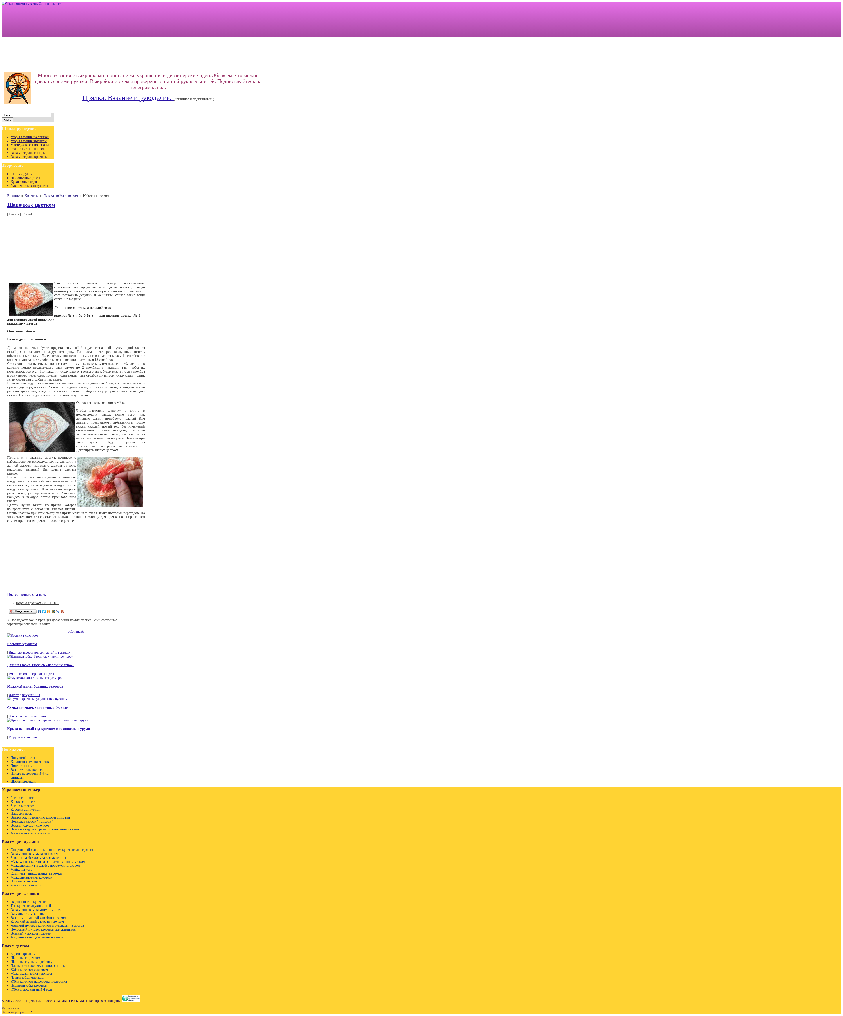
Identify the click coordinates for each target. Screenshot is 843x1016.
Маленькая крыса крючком (31, 833)
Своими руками (22, 174)
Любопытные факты (26, 178)
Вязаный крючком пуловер (31, 933)
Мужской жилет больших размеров (35, 686)
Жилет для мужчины (24, 695)
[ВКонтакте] (39, 611)
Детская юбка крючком (60, 195)
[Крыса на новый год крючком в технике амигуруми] (48, 720)
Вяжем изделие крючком (29, 157)
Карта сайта (11, 1008)
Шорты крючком (23, 781)
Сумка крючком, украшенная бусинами (38, 707)
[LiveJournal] (58, 611)
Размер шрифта (17, 1012)
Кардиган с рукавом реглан (31, 761)
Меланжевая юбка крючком (31, 973)
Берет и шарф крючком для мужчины (38, 857)
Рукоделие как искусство (29, 186)
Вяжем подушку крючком (30, 825)
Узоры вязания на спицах (30, 137)
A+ (32, 1012)
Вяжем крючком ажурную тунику (36, 909)
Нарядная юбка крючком (29, 985)
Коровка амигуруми (26, 809)
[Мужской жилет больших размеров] (35, 678)
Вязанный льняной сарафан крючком (38, 917)
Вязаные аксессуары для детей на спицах (39, 652)
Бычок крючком (22, 805)
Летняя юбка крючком (27, 977)
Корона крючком (23, 954)
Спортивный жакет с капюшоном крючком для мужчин (52, 850)
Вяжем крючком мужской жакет (34, 853)
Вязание (13, 195)
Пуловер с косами (24, 881)
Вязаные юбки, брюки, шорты (31, 674)
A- (3, 1012)
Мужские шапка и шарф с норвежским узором (45, 865)
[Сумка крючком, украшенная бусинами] (38, 699)
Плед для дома (21, 813)
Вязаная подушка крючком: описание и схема (45, 829)
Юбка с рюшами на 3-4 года (31, 989)
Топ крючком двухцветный (31, 906)
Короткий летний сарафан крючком (37, 921)
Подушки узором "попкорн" (32, 821)
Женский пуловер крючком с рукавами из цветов (47, 925)
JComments (76, 631)
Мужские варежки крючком (31, 877)
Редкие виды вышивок (28, 149)
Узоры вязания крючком (29, 141)
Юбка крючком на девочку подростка (39, 981)
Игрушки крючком (23, 737)
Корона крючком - (37, 603)
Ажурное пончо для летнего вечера (37, 937)
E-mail (27, 214)
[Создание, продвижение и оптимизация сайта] (131, 1001)
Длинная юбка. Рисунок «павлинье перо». (40, 665)
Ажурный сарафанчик (27, 913)
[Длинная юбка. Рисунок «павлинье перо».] (40, 656)
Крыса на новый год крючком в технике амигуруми (48, 729)
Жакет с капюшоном (26, 885)
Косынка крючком (22, 644)
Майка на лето (21, 869)
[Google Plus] (62, 611)
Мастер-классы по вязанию (31, 145)
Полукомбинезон (23, 758)
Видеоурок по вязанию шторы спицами (40, 817)
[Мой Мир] (53, 611)
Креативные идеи (24, 182)
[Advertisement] (76, 247)
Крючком (31, 195)
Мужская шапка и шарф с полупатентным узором (48, 861)
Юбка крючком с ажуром (29, 969)
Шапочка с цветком (31, 205)
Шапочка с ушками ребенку (31, 962)
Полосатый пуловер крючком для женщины (43, 929)
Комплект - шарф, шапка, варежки (36, 873)
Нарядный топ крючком (28, 902)
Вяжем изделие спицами (29, 153)
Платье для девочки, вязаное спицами (39, 965)
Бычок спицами (22, 797)
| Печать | (14, 214)
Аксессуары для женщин (27, 716)
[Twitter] (44, 611)
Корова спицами (23, 801)
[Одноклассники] (49, 611)
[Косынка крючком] (22, 635)
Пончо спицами (22, 765)
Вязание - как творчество (29, 769)
